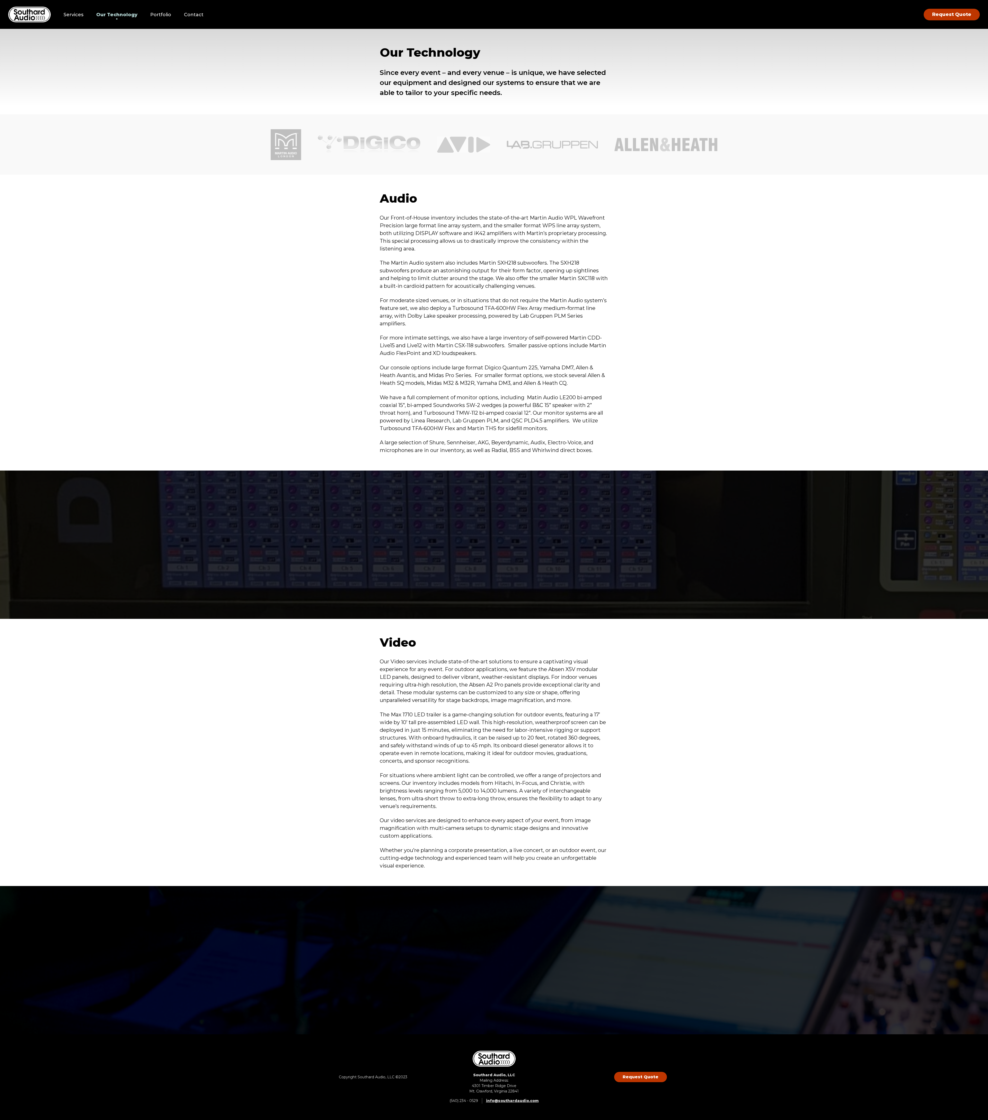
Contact (194, 15)
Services (73, 15)
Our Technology (116, 15)
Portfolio (160, 15)
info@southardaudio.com (512, 1100)
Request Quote (951, 14)
